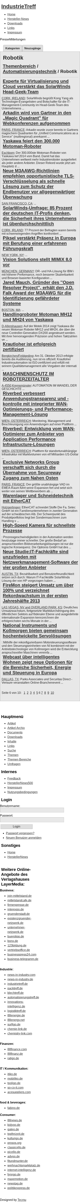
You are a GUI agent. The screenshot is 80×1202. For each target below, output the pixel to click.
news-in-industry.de (20, 979)
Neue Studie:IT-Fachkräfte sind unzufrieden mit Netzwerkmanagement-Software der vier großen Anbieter (40, 559)
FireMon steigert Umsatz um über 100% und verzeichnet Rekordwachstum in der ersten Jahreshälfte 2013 (38, 592)
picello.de (13, 1151)
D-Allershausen (12, 326)
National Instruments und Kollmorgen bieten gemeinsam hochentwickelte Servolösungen (37, 630)
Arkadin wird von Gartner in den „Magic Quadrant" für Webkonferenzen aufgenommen (37, 118)
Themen (12, 755)
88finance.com (17, 1049)
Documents (15, 732)
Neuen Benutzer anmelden (23, 837)
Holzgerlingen (11, 507)
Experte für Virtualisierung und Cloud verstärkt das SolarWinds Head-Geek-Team (36, 86)
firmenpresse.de (18, 904)
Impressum (14, 32)
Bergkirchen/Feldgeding (17, 355)
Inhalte (11, 741)
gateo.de (13, 1129)
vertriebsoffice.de (18, 950)
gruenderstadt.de (18, 913)
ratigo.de (13, 1058)
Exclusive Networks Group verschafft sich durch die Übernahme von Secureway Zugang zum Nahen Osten (32, 470)
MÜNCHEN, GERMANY (18, 271)
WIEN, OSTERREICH (16, 420)
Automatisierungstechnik (29, 71)
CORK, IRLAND (12, 230)
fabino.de (13, 1107)
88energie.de (16, 1015)
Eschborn (8, 152)
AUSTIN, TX (10, 574)
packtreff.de (15, 988)
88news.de (14, 1120)
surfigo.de (13, 1024)
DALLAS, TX (10, 679)
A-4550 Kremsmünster (16, 385)
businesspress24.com (21, 954)
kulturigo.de (15, 1138)
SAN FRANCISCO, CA (17, 203)
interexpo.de (15, 909)
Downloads (15, 23)
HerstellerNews (17, 856)
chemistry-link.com (19, 1033)
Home (11, 14)
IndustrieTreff (18, 6)
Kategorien (12, 48)
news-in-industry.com (21, 974)
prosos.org (14, 1142)
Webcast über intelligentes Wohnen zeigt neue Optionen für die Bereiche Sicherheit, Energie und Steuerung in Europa (37, 664)
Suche (11, 750)
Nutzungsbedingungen (22, 792)
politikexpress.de (18, 1188)
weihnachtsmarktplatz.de (23, 1165)
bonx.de (12, 941)
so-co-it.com (15, 1087)
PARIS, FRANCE (13, 129)
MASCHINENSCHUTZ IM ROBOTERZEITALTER (28, 376)
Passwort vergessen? (20, 833)
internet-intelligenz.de (21, 1170)
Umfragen (13, 764)
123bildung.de (16, 945)
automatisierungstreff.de (23, 997)
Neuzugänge (32, 48)
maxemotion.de (17, 1179)
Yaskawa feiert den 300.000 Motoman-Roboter (31, 143)
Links (11, 28)
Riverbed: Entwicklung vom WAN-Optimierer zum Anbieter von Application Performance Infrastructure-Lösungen (39, 436)
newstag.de (15, 1183)
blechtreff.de (15, 992)
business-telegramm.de (22, 959)
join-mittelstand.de (19, 895)
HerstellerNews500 (20, 783)
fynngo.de (13, 1174)
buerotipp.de (15, 936)
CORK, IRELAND (13, 98)
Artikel (11, 723)
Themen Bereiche (19, 759)
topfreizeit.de (15, 1133)
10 (52, 692)
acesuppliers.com (19, 1092)
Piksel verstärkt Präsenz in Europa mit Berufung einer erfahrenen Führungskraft (39, 243)
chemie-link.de (17, 1029)
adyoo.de (13, 1156)
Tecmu (21, 1199)
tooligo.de (13, 1083)
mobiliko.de (15, 1078)
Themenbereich (19, 66)
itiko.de (12, 1074)
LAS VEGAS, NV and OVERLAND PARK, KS (32, 607)
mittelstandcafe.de (19, 900)
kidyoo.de (13, 1124)
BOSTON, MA (11, 310)
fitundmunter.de (17, 1161)
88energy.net (16, 1020)
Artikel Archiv (16, 728)
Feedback (14, 778)
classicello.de (16, 1147)
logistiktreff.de (16, 1010)
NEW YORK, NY (13, 255)
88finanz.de (15, 1053)
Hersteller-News (18, 18)
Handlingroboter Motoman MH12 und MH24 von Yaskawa (37, 317)
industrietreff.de (17, 983)
